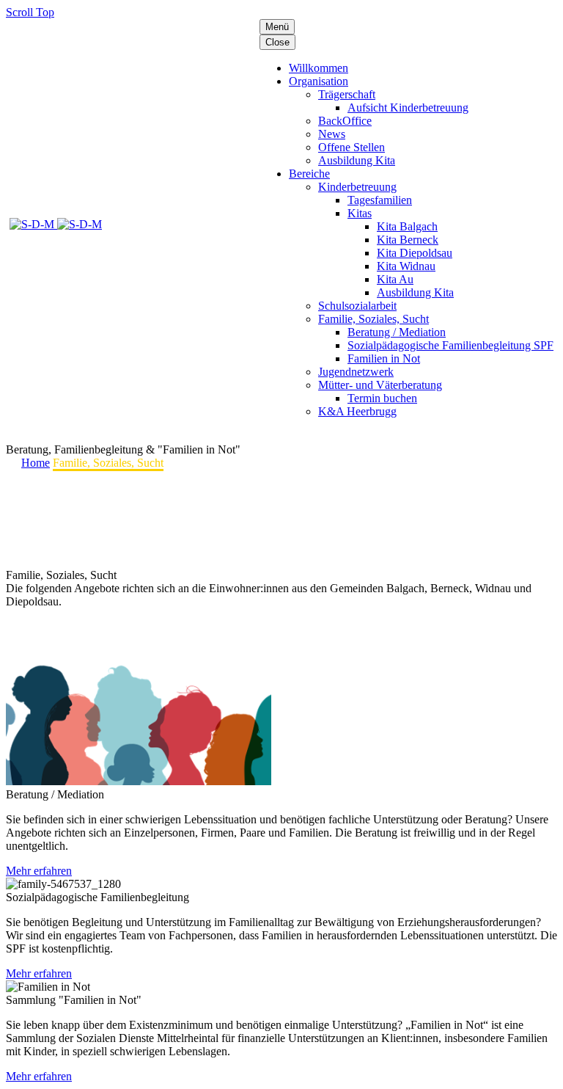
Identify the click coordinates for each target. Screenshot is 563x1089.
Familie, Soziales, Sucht (373, 319)
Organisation (318, 81)
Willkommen (318, 68)
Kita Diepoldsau (414, 253)
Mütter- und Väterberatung (380, 385)
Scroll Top (30, 12)
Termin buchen (382, 398)
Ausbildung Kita (356, 160)
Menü (277, 26)
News (331, 134)
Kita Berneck (407, 239)
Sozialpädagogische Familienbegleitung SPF (450, 345)
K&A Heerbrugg (357, 411)
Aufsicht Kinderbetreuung (407, 107)
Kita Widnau (406, 266)
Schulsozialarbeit (357, 305)
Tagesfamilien (379, 200)
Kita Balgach (407, 226)
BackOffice (345, 120)
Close (277, 42)
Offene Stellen (351, 147)
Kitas (359, 213)
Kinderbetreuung (357, 187)
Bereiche (309, 173)
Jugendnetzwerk (356, 371)
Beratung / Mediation (396, 332)
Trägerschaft (346, 94)
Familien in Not (383, 358)
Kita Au (395, 279)
